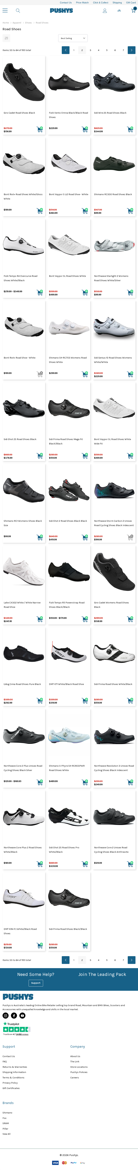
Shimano (7, 1112)
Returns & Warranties (15, 1067)
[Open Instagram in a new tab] (5, 1016)
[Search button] (18, 10)
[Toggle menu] (5, 10)
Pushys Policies (79, 1072)
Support (35, 982)
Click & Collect (100, 2)
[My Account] (105, 10)
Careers (74, 1077)
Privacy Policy (10, 1082)
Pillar (5, 1128)
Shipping (117, 2)
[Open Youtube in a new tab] (22, 1016)
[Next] (131, 50)
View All (6, 1134)
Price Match (82, 2)
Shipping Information (14, 1072)
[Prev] (66, 50)
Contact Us (66, 2)
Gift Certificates (11, 1088)
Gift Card (131, 2)
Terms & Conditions (13, 1077)
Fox (4, 1118)
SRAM (6, 1123)
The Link (74, 1061)
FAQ (5, 1061)
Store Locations (79, 1067)
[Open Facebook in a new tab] (14, 1016)
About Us (75, 1056)
